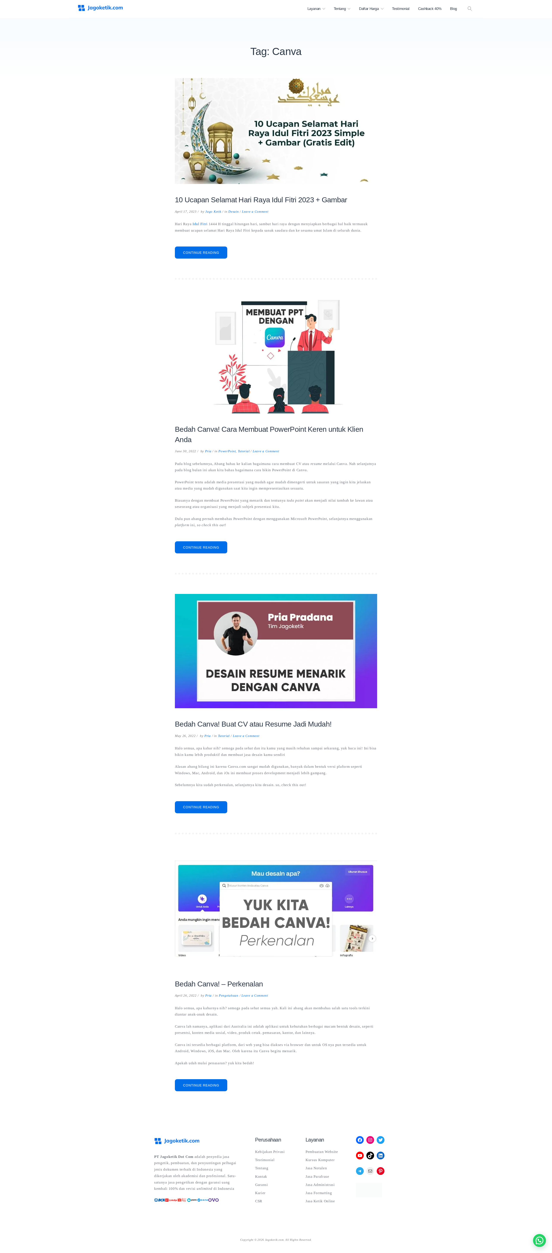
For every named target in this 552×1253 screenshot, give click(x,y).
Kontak (261, 1176)
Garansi (261, 1185)
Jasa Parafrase (317, 1176)
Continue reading (205, 255)
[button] (539, 1240)
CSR (258, 1201)
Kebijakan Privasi (270, 1152)
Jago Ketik (213, 211)
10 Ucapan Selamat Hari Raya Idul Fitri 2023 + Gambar (261, 200)
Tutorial (244, 451)
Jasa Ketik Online (320, 1201)
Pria (208, 451)
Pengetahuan (228, 995)
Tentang (340, 9)
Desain (233, 211)
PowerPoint (227, 451)
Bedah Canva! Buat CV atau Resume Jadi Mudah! (253, 724)
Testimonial (400, 9)
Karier (260, 1193)
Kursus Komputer (320, 1160)
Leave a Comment (255, 211)
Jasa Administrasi (320, 1185)
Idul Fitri (200, 224)
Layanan (314, 9)
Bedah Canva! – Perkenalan (219, 984)
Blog (453, 9)
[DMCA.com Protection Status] (369, 1196)
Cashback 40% (430, 9)
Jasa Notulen (316, 1168)
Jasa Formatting (319, 1193)
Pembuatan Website (322, 1152)
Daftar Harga (369, 9)
